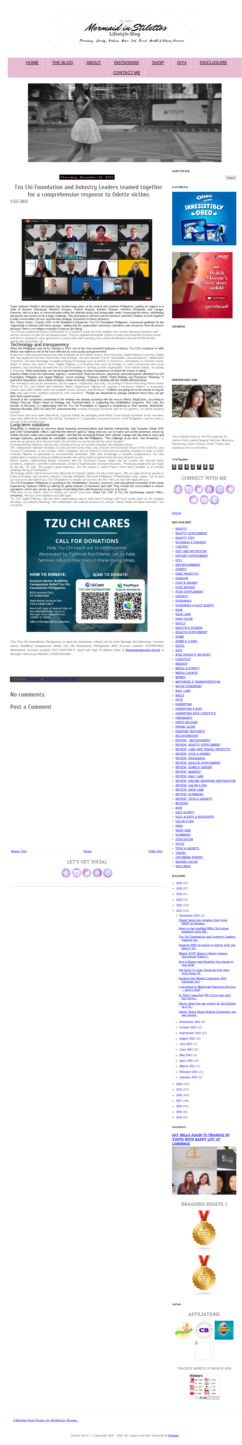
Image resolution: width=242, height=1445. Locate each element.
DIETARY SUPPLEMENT (191, 556)
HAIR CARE (183, 615)
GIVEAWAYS (183, 601)
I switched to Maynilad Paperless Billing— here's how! (207, 988)
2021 (179, 911)
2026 (179, 883)
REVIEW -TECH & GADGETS (193, 799)
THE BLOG (62, 62)
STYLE (179, 844)
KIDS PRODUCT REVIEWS (192, 655)
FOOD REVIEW (185, 588)
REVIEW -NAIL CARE (189, 777)
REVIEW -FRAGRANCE (190, 759)
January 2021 (188, 1078)
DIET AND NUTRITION (191, 552)
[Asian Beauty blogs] (204, 1295)
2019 (179, 1090)
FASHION (181, 579)
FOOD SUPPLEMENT (189, 592)
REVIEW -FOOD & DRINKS (192, 754)
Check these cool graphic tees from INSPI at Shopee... (203, 922)
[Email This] (12, 201)
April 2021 (186, 1061)
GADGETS (181, 597)
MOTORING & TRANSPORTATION (197, 682)
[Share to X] (19, 201)
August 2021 (187, 1039)
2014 (179, 1118)
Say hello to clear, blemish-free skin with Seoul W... (204, 972)
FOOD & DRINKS (186, 583)
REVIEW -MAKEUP (188, 772)
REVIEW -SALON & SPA (191, 786)
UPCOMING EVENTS (189, 858)
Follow (176, 513)
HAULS (180, 624)
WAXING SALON (186, 862)
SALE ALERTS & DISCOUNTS (194, 817)
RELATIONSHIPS (186, 736)
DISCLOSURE (213, 62)
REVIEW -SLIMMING (189, 795)
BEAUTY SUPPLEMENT (191, 534)
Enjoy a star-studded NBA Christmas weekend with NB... (204, 930)
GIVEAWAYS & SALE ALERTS (194, 606)
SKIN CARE (183, 831)
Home (88, 852)
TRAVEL (180, 853)
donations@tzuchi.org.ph (143, 650)
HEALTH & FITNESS (189, 628)
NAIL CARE (183, 691)
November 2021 (190, 1022)
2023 (179, 900)
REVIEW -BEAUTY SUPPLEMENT (198, 745)
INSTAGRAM (126, 62)
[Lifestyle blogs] (204, 1251)
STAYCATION (184, 840)
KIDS (178, 651)
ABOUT (93, 62)
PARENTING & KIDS (188, 709)
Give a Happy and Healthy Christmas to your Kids (206, 963)
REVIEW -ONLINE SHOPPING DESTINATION (205, 781)
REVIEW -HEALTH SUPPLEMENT (198, 763)
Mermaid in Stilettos (202, 428)
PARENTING (183, 705)
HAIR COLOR (184, 619)
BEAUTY (181, 529)
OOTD (179, 700)
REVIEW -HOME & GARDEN (193, 768)
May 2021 (186, 1055)
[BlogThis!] (15, 201)
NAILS (179, 696)
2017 (179, 1101)
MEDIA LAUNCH (186, 673)
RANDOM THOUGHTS (190, 732)
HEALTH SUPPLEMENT (191, 633)
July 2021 (186, 1044)
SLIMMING (182, 835)
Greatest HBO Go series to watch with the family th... (207, 947)
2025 (179, 889)
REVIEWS (181, 804)
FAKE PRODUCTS (187, 574)
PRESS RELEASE (186, 723)
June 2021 (186, 1050)
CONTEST (181, 547)
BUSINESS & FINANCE (190, 543)
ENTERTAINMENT (187, 565)
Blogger (173, 1436)
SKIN (179, 826)
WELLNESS (183, 867)
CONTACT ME (126, 72)
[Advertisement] (87, 820)
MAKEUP (181, 664)
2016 (179, 1107)
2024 (179, 894)
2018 (179, 1096)
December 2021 (190, 916)
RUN (178, 808)
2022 (179, 905)
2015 (179, 1112)
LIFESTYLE (183, 660)
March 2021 (187, 1066)
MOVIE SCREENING (188, 687)
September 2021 (190, 1033)
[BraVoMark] (204, 1359)
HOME (32, 62)
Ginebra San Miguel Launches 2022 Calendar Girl (202, 980)
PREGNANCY (184, 718)
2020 (179, 1084)
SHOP (158, 62)
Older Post (155, 852)
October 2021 (188, 1028)
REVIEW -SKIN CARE (189, 790)
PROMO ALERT (185, 727)
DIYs (181, 62)
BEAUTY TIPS (185, 538)
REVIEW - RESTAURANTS (192, 741)
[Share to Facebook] (23, 201)
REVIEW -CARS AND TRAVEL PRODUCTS (202, 750)
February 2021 (189, 1072)
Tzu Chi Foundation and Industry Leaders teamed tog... (207, 938)
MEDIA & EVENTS (187, 669)
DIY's (178, 561)
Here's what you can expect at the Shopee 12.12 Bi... (207, 1005)
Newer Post (19, 852)
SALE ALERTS (184, 813)
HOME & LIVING (186, 642)
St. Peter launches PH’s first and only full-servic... (205, 997)
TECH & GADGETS (187, 849)
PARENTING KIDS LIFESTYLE (195, 714)
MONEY (180, 678)
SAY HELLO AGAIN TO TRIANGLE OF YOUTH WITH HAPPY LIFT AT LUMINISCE (201, 1139)
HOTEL (180, 646)
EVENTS (181, 570)
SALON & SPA (184, 822)
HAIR (179, 610)
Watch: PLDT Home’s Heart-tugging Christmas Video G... (203, 955)
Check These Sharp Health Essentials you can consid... (207, 1013)
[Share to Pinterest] (26, 201)
